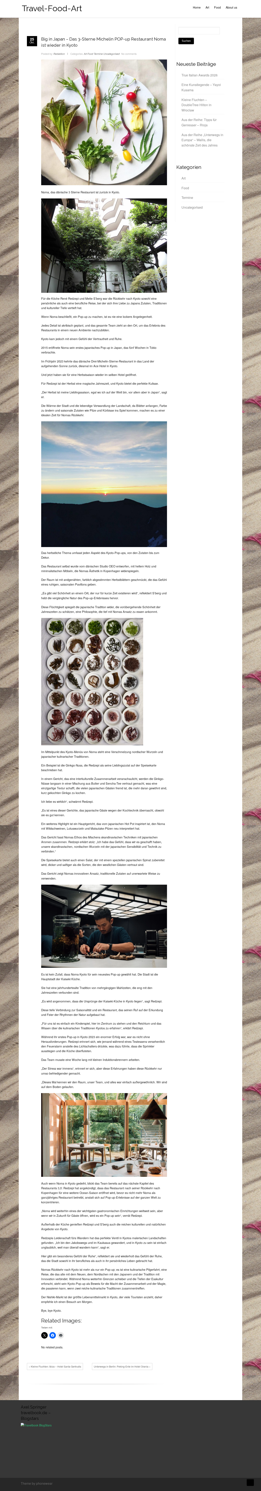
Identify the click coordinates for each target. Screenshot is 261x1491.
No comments (129, 53)
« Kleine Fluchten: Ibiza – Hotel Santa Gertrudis (55, 1366)
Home (197, 7)
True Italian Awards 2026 (199, 75)
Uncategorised (111, 53)
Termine (98, 53)
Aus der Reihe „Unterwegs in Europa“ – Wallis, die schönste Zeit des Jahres (202, 140)
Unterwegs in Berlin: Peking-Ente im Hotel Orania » (122, 1366)
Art (207, 7)
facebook (89, 1381)
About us (231, 7)
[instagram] (239, 1484)
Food (217, 7)
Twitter (96, 1381)
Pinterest (108, 1381)
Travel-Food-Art (52, 8)
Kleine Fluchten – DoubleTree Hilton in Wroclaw (196, 104)
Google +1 (102, 1381)
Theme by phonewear (36, 1483)
